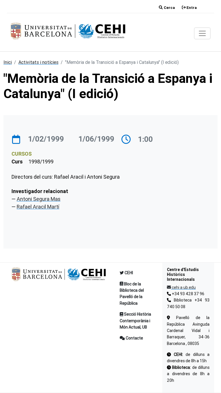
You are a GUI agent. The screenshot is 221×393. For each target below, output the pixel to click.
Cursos (22, 153)
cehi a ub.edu (183, 287)
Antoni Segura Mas (38, 199)
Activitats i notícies (38, 62)
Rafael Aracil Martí (38, 206)
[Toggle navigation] (202, 33)
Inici (7, 62)
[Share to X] (203, 221)
